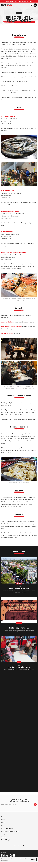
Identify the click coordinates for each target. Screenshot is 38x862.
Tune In (3, 837)
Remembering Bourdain (10, 831)
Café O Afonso (7, 232)
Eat (2, 817)
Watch (3, 834)
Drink (3, 819)
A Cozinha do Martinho (10, 116)
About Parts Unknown (7, 828)
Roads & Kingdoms (6, 840)
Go (2, 825)
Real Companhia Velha (10, 211)
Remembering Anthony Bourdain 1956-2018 (19, 1)
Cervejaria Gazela (8, 191)
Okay (33, 859)
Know (2, 822)
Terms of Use (24, 858)
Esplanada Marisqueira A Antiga (13, 252)
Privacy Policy (6, 860)
